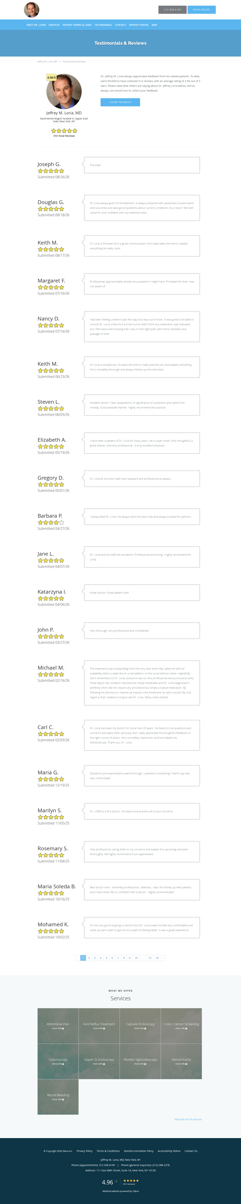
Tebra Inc (67, 1151)
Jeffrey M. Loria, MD (47, 61)
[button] (202, 10)
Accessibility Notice (169, 1151)
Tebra (136, 1191)
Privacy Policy (84, 1151)
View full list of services (188, 1119)
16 (157, 957)
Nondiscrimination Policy (138, 1151)
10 (136, 957)
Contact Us (191, 1151)
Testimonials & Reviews (74, 61)
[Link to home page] (53, 9)
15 (150, 957)
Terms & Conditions (108, 1151)
